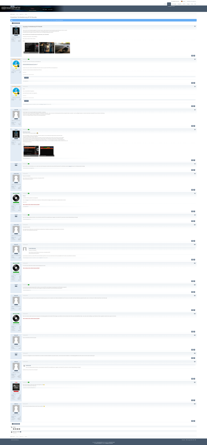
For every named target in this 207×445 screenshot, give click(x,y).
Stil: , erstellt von (103, 443)
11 (194, 244)
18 (194, 361)
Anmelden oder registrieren (191, 1)
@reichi (70, 166)
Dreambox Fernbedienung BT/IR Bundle (23, 17)
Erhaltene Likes (13, 38)
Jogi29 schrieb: (28, 365)
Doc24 (24, 195)
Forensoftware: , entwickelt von (103, 442)
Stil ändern (183, 439)
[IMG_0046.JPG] (62, 47)
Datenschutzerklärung (14, 439)
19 (194, 382)
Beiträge (12, 39)
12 (194, 263)
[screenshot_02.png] (46, 151)
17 (194, 353)
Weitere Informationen (59, 20)
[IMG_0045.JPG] (46, 47)
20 (194, 403)
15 (194, 313)
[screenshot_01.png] (31, 151)
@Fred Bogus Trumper (26, 131)
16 (194, 335)
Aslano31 (41, 257)
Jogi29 (27, 199)
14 (194, 295)
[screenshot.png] (31, 47)
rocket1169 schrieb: (32, 248)
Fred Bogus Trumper (43, 104)
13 (194, 284)
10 (194, 224)
